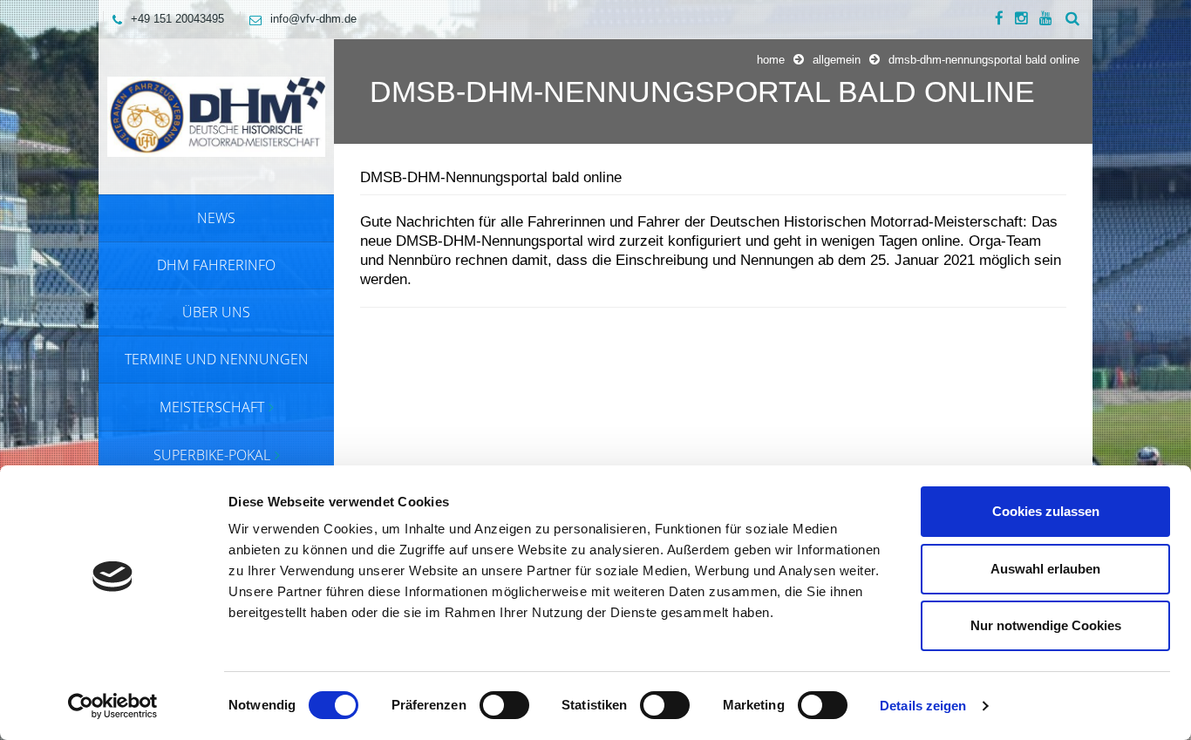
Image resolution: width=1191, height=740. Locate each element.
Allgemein (837, 60)
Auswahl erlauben (1045, 568)
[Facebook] (999, 19)
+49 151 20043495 (177, 18)
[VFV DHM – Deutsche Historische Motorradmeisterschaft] (216, 116)
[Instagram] (1021, 19)
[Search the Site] (1072, 19)
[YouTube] (1045, 19)
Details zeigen (923, 705)
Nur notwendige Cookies (1045, 625)
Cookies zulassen (1045, 511)
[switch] (504, 705)
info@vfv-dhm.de (313, 18)
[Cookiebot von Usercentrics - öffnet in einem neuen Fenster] (113, 706)
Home (771, 60)
